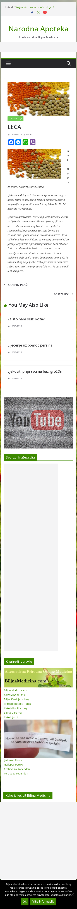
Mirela (29, 134)
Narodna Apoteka (38, 28)
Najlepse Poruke (13, 764)
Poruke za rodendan (16, 773)
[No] (72, 894)
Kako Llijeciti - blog (15, 694)
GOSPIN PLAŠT (18, 285)
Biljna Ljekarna (13, 712)
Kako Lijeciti (11, 717)
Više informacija (43, 901)
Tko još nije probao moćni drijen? (34, 7)
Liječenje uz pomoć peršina (30, 345)
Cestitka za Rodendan (17, 769)
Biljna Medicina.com (16, 690)
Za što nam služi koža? (26, 319)
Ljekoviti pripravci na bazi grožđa (35, 371)
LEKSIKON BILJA (15, 118)
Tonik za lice (60, 294)
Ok (25, 901)
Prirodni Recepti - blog (17, 703)
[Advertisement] (31, 557)
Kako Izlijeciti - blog (15, 708)
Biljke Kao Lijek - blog (16, 699)
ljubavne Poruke (13, 760)
